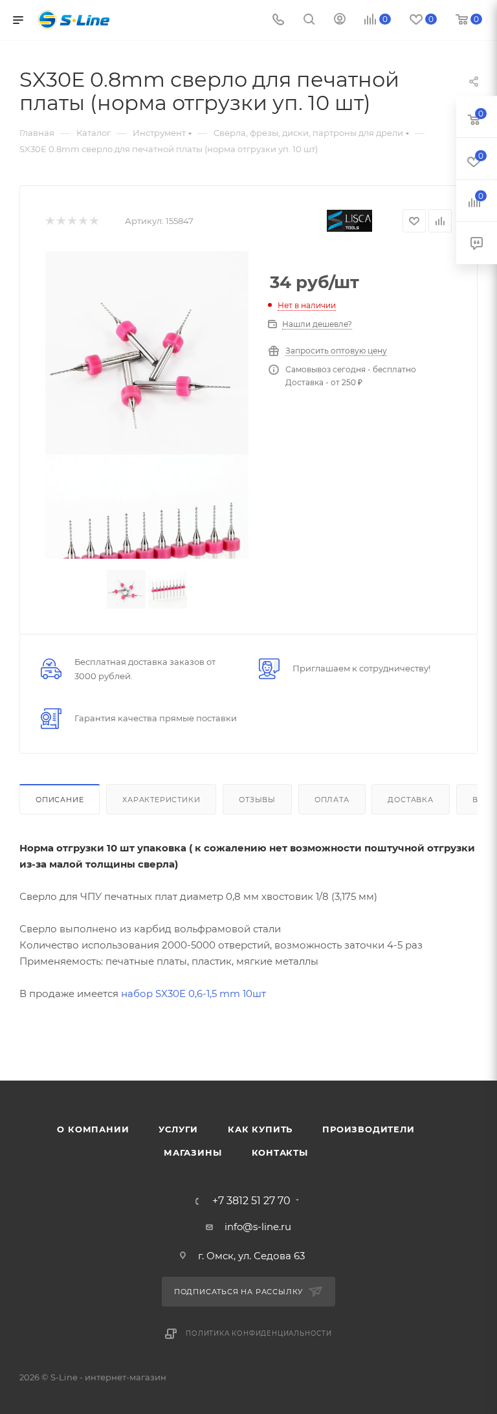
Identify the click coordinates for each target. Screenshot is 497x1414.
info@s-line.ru (258, 1226)
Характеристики (161, 799)
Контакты (280, 1152)
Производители (368, 1129)
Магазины (192, 1152)
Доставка (410, 799)
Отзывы (257, 799)
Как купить (260, 1129)
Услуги (178, 1129)
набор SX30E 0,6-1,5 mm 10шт (193, 993)
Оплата (332, 799)
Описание (59, 799)
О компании (93, 1129)
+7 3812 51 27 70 (251, 1201)
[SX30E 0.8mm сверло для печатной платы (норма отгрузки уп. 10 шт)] (146, 352)
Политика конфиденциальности (259, 1333)
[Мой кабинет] (340, 20)
